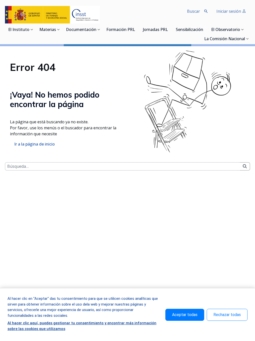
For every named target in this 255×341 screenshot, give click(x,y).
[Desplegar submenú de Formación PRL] (136, 29)
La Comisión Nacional (224, 39)
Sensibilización (189, 30)
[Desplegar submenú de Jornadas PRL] (169, 29)
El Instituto (18, 30)
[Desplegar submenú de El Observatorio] (242, 29)
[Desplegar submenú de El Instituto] (31, 29)
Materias (47, 30)
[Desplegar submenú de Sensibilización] (204, 29)
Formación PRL (120, 30)
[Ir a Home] (52, 14)
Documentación (81, 30)
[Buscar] (245, 167)
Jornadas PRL (155, 30)
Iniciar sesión (229, 11)
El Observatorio (225, 30)
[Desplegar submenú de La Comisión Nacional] (247, 38)
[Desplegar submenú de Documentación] (98, 29)
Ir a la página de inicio (34, 144)
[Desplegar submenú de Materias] (58, 29)
